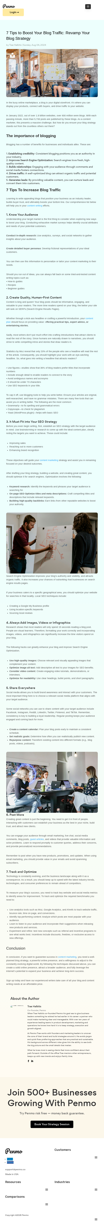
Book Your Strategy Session (52, 1124)
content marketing (49, 460)
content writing (34, 205)
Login (13, 12)
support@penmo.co (15, 1169)
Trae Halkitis (15, 45)
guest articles (37, 839)
